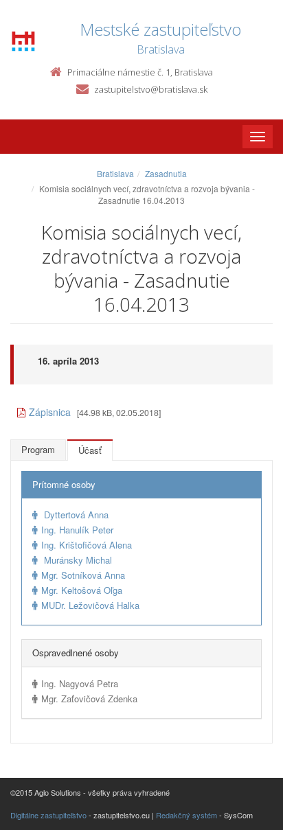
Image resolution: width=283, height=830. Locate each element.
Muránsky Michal (76, 559)
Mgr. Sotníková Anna (83, 574)
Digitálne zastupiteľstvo (48, 814)
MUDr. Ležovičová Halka (90, 605)
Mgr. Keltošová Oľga (81, 590)
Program (38, 449)
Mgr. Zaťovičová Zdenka (89, 698)
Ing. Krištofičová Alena (86, 544)
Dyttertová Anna (75, 514)
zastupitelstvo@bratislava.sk (150, 89)
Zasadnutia (166, 173)
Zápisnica (50, 412)
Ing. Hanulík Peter (77, 529)
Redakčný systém (186, 814)
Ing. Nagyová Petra (79, 683)
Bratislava (115, 173)
